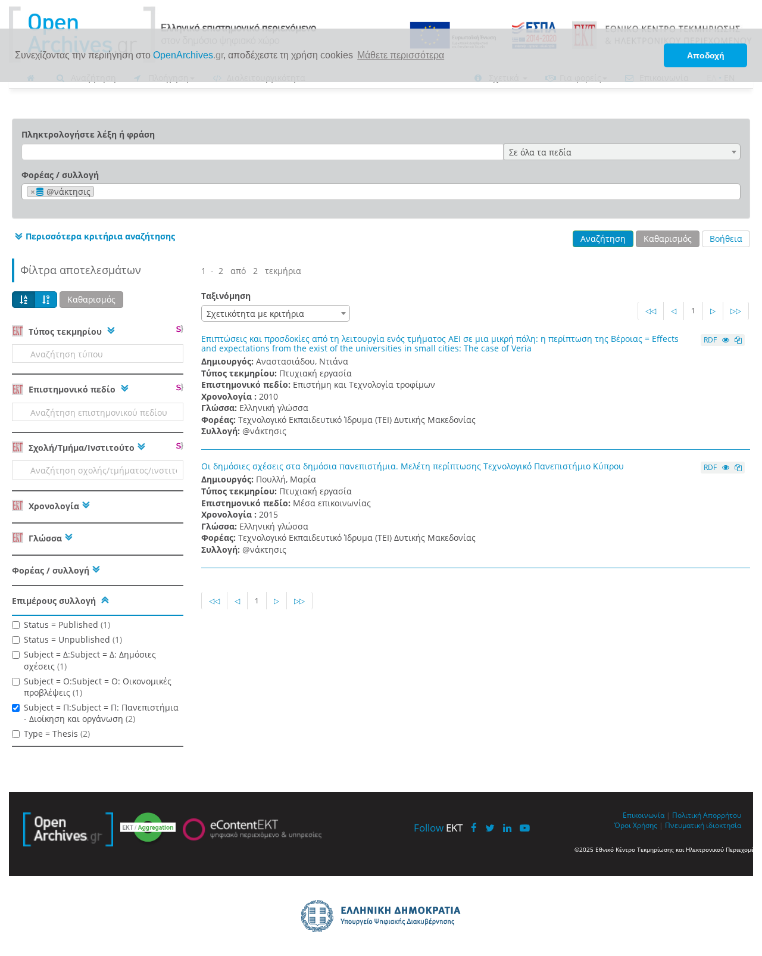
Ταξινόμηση (226, 295)
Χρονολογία (52, 506)
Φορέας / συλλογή (60, 174)
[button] (93, 236)
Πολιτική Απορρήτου (706, 815)
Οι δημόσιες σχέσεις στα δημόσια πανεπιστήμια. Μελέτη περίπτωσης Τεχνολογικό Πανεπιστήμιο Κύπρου (412, 466)
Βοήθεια (726, 238)
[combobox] (622, 152)
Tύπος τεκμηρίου (65, 331)
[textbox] (100, 192)
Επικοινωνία (643, 815)
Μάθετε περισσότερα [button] (400, 55)
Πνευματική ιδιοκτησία (703, 825)
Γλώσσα (44, 538)
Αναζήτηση (603, 238)
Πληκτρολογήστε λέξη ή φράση (88, 134)
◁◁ (650, 311)
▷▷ (735, 311)
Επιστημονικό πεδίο (72, 389)
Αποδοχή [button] (705, 55)
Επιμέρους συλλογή (54, 600)
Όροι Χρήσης (635, 825)
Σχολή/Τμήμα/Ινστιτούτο (80, 447)
